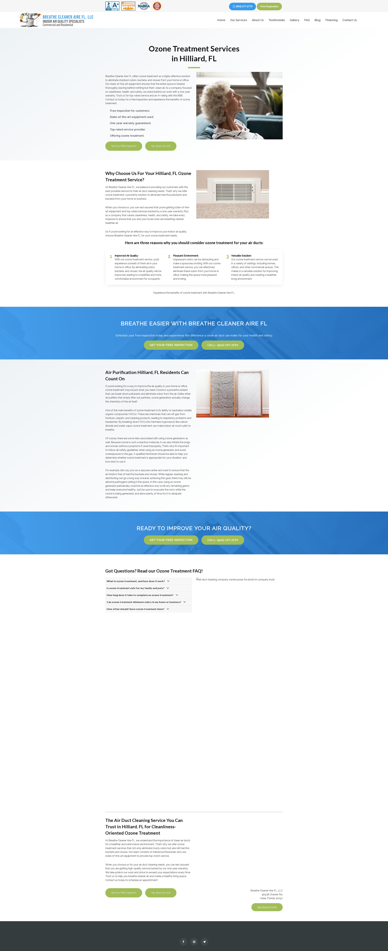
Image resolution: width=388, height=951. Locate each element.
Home (221, 20)
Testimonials (277, 20)
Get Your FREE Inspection (123, 146)
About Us (258, 20)
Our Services (238, 20)
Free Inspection (269, 6)
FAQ (307, 20)
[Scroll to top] (379, 941)
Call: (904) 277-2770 (161, 146)
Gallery (294, 20)
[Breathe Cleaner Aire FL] (108, 20)
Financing (331, 20)
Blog (317, 20)
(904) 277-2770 (244, 6)
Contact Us (350, 20)
